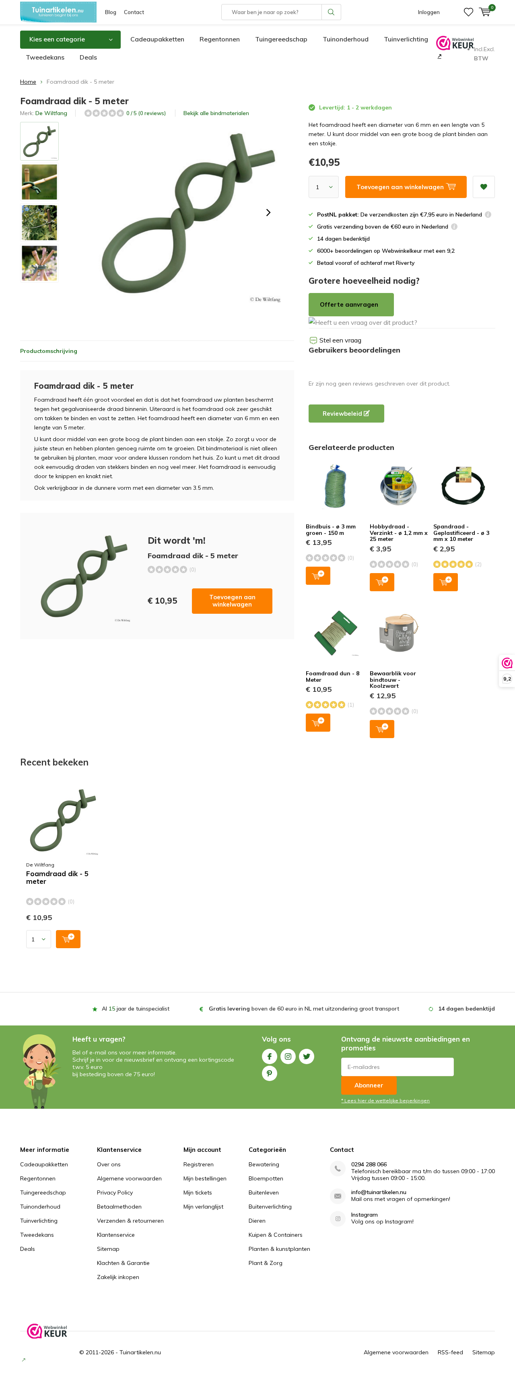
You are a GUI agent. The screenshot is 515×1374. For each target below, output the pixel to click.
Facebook (269, 1056)
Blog (110, 12)
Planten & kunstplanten (279, 1248)
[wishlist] (468, 12)
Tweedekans (45, 57)
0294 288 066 (369, 1164)
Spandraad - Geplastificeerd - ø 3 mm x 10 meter (461, 533)
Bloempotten (266, 1178)
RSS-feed (450, 1352)
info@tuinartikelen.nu (378, 1192)
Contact (134, 12)
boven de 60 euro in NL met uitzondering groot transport (304, 1008)
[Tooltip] (488, 215)
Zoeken (331, 12)
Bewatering (264, 1164)
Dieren (257, 1220)
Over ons (109, 1164)
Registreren (198, 1164)
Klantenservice (116, 1234)
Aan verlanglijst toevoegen (484, 187)
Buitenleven (264, 1192)
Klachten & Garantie (123, 1263)
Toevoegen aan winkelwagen (232, 600)
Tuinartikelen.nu (140, 1352)
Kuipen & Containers (276, 1234)
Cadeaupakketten (157, 39)
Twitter (306, 1056)
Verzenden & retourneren (130, 1220)
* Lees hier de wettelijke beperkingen (385, 1101)
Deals (88, 57)
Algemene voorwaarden (129, 1178)
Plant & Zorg (265, 1263)
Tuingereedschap (281, 39)
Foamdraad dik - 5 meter (57, 877)
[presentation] (268, 212)
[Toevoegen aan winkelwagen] (68, 939)
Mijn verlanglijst (203, 1206)
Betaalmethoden (119, 1206)
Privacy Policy (115, 1192)
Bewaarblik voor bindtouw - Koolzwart (393, 679)
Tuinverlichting (406, 39)
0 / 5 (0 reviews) (146, 113)
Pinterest (269, 1073)
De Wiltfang (51, 113)
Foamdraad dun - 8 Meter (332, 676)
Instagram (288, 1056)
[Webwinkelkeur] (438, 56)
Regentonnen (220, 39)
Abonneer (368, 1085)
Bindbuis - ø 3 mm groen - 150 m (331, 529)
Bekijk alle (216, 113)
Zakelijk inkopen (118, 1277)
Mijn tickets (197, 1192)
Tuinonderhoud (346, 39)
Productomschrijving (48, 351)
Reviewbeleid (343, 413)
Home (28, 81)
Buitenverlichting (270, 1206)
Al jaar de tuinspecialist (135, 1008)
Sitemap (108, 1248)
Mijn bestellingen (205, 1178)
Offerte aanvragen (349, 304)
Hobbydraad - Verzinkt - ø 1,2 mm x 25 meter (399, 533)
